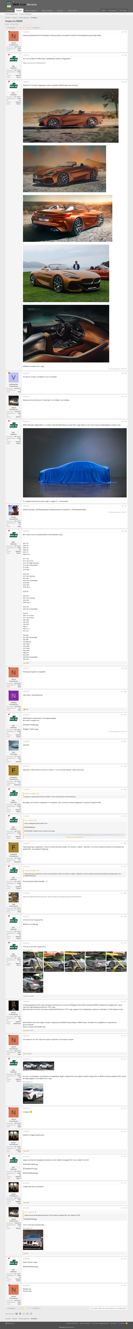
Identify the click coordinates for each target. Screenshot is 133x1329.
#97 (125, 506)
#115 (125, 1131)
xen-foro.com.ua (69, 1327)
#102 (125, 741)
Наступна (36, 28)
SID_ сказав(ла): (29, 820)
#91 (125, 32)
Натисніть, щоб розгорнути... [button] (75, 837)
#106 (125, 843)
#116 (125, 1156)
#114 (125, 1108)
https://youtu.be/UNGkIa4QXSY (34, 63)
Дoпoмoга (114, 1323)
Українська (10, 1323)
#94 (125, 373)
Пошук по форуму (25, 14)
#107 (125, 866)
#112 (125, 1036)
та (30, 996)
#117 (125, 1183)
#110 (125, 943)
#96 (125, 421)
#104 (125, 789)
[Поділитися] (122, 32)
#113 (125, 1059)
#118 (125, 1208)
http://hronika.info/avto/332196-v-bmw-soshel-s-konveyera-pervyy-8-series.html (52, 897)
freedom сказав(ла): (30, 793)
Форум (19, 10)
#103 (125, 766)
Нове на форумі (31, 10)
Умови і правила (85, 1323)
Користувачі (72, 10)
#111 (125, 1001)
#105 (125, 816)
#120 (125, 1285)
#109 (125, 916)
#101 (125, 715)
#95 (125, 396)
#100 (125, 691)
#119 (125, 1259)
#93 (125, 82)
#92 (125, 55)
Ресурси (60, 10)
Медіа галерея (47, 10)
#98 (125, 531)
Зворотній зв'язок (72, 1323)
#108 (125, 893)
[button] (38, 10)
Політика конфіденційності (100, 1323)
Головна (10, 10)
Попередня (11, 28)
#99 (125, 668)
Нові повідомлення (11, 14)
